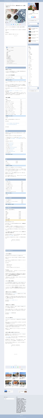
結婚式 (24, 410)
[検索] (38, 23)
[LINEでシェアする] (18, 24)
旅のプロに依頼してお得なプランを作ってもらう (12, 63)
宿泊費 (7, 52)
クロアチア (25, 369)
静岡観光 (23, 411)
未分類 (29, 67)
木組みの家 (23, 410)
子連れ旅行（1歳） (21, 409)
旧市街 (20, 410)
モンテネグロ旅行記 (18, 138)
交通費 (7, 49)
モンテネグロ (30, 74)
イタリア (30, 81)
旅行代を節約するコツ (9, 58)
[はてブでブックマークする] (15, 24)
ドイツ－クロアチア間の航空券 (10, 50)
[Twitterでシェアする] (11, 24)
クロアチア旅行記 (13, 138)
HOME (22, 415)
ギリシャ (30, 72)
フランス (30, 71)
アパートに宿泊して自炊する (10, 60)
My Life (29, 51)
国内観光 (30, 82)
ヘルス (29, 55)
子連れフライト (18, 409)
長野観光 (21, 411)
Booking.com (20, 137)
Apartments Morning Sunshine (13, 147)
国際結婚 (30, 47)
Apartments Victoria (12, 151)
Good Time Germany (8, 0)
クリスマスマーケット (31, 59)
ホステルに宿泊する (9, 59)
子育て (29, 46)
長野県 (18, 411)
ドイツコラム (30, 66)
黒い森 (24, 411)
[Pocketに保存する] (20, 24)
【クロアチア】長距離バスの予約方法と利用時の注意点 (13, 123)
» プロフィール (33, 15)
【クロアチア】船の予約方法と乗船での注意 (12, 124)
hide (12, 47)
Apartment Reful (11, 144)
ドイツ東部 (30, 61)
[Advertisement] (15, 41)
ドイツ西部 (30, 60)
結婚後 (17, 411)
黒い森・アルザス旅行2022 (19, 412)
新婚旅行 (17, 410)
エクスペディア (15, 293)
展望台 (24, 409)
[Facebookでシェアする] (13, 24)
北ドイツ (30, 62)
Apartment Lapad (12, 148)
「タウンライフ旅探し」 (11, 235)
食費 (7, 53)
